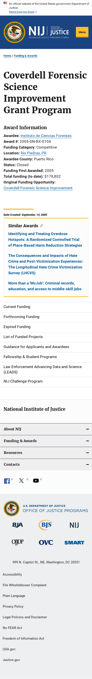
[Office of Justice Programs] (14, 32)
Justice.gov (11, 660)
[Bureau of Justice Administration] (18, 528)
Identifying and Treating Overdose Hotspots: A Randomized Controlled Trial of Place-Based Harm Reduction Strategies (45, 240)
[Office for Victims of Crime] (46, 545)
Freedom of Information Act (23, 639)
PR (44, 153)
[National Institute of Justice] (74, 528)
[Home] (49, 32)
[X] (23, 482)
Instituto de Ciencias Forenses (46, 135)
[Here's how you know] (46, 8)
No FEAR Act (12, 628)
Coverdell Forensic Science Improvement (38, 188)
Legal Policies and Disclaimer (25, 617)
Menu (82, 32)
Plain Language (14, 596)
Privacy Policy (13, 606)
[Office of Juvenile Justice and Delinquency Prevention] (17, 546)
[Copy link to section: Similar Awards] (40, 225)
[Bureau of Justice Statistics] (46, 531)
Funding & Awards (25, 55)
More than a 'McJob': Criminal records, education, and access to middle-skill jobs (45, 286)
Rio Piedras (30, 153)
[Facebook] (8, 482)
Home (7, 55)
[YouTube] (37, 482)
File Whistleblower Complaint (24, 585)
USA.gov (9, 649)
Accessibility (12, 574)
